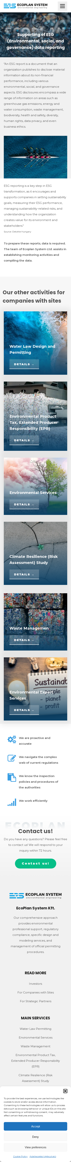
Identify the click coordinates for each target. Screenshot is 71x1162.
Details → (24, 364)
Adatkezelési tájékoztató (43, 1156)
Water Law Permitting (35, 1029)
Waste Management (35, 1046)
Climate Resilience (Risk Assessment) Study (35, 1078)
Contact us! (35, 863)
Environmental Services (35, 1037)
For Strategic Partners (35, 1001)
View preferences (35, 1147)
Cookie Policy (20, 1156)
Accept (35, 1126)
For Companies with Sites (35, 992)
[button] (65, 1091)
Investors (35, 983)
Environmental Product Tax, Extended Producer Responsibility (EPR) (35, 1060)
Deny (35, 1136)
